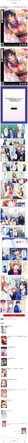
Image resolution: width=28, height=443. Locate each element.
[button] (26, 211)
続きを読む (14, 315)
